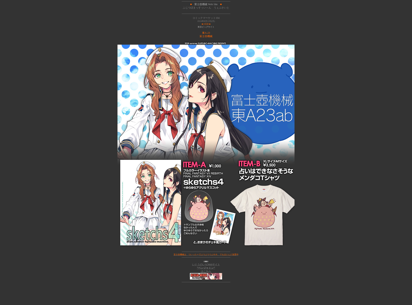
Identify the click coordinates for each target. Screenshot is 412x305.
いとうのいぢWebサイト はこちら (206, 268)
